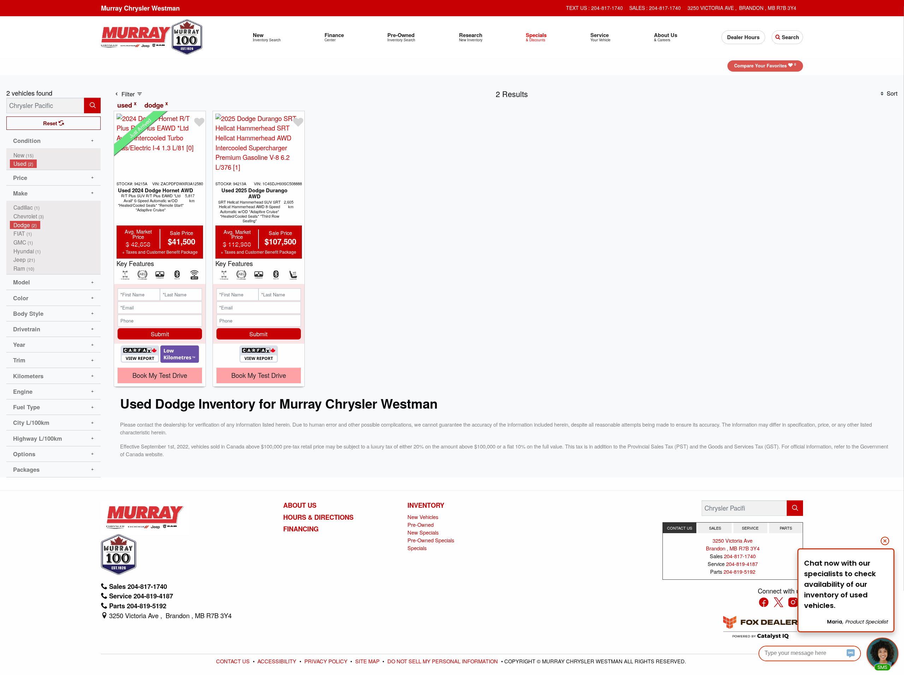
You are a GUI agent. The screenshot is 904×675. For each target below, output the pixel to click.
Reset (51, 123)
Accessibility (277, 661)
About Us (299, 505)
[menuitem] (55, 155)
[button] (267, 37)
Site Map (368, 661)
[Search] (92, 105)
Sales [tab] (715, 528)
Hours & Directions (318, 517)
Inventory (426, 505)
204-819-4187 (742, 563)
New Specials (423, 532)
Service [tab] (750, 528)
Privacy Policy (326, 661)
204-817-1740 (740, 556)
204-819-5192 (739, 571)
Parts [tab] (786, 528)
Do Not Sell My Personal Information (443, 661)
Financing (301, 528)
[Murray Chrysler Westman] (136, 36)
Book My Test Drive (159, 375)
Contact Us (233, 661)
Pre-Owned (421, 524)
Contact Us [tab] (679, 528)
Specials (417, 548)
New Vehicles (423, 516)
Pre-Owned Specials (431, 540)
